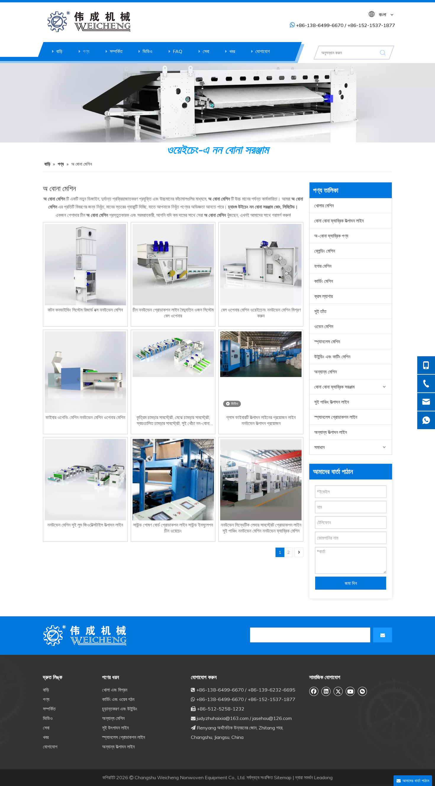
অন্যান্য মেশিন (325, 372)
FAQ (177, 51)
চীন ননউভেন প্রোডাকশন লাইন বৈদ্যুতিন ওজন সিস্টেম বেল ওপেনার (173, 313)
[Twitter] (338, 691)
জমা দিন (351, 583)
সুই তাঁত (320, 311)
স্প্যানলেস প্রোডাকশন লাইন (335, 417)
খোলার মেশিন (324, 205)
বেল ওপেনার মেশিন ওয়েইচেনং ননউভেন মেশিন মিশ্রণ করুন (261, 313)
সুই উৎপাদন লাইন (115, 728)
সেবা (206, 51)
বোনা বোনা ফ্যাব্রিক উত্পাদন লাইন (339, 221)
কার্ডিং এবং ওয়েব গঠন (118, 699)
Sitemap (282, 777)
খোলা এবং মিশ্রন (114, 690)
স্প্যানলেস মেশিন (327, 341)
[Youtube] (350, 691)
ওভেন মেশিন (323, 326)
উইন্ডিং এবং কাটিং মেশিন (332, 357)
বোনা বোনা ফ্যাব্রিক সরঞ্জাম (334, 387)
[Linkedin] (326, 691)
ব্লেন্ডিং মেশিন (324, 251)
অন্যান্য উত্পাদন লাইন (330, 432)
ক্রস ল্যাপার (323, 296)
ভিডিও (147, 51)
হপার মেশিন (322, 266)
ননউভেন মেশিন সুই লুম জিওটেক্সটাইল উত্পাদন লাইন (85, 525)
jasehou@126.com (272, 718)
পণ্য (86, 51)
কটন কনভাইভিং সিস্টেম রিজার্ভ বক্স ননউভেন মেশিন (85, 310)
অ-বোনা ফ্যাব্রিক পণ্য (331, 236)
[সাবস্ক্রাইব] (382, 635)
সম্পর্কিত (116, 51)
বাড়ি (59, 51)
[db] (86, 635)
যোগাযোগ (262, 51)
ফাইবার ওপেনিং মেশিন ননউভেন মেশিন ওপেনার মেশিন (85, 417)
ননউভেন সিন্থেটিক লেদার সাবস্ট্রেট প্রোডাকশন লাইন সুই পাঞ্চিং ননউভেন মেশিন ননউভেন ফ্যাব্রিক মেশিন (261, 528)
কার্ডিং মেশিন (323, 281)
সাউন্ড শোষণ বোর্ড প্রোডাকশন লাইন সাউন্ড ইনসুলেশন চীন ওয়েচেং (173, 528)
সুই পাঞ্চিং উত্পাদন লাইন (331, 402)
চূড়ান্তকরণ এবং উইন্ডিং (119, 709)
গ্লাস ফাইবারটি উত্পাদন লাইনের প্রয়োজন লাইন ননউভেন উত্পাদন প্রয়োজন (261, 420)
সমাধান (319, 447)
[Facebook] (314, 691)
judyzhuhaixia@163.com (223, 718)
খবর (232, 51)
